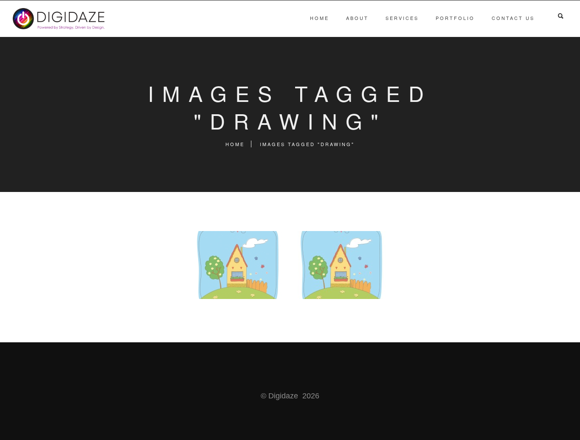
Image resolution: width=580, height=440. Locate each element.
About (357, 17)
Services (402, 17)
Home (319, 17)
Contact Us (513, 17)
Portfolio (455, 17)
